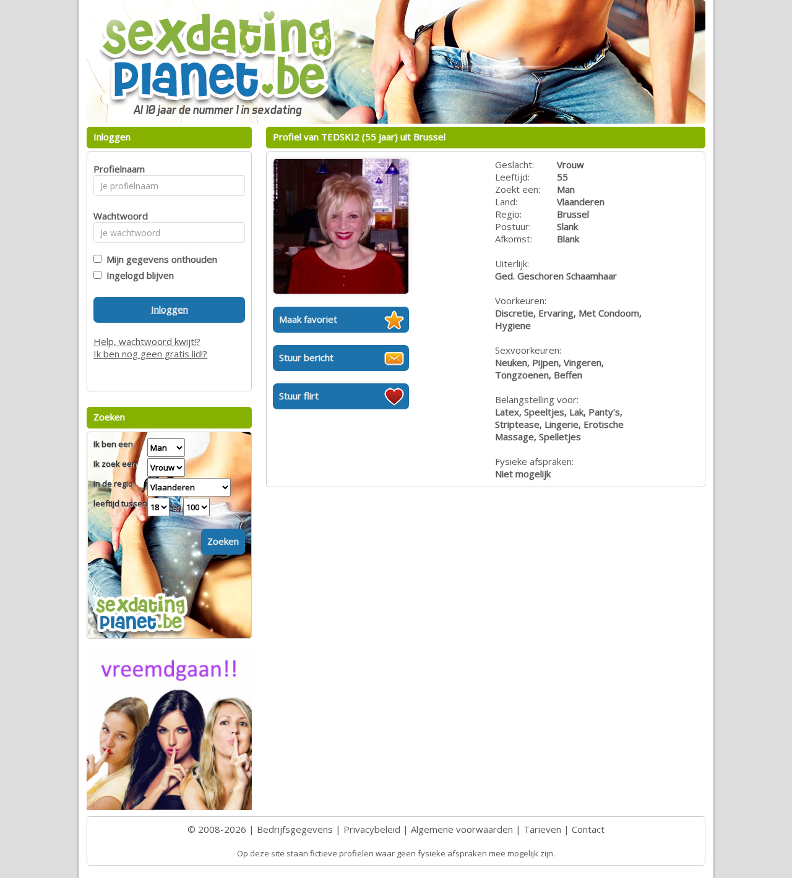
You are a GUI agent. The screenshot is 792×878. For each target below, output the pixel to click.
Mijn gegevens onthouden (159, 259)
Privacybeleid (371, 829)
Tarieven (542, 829)
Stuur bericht (306, 357)
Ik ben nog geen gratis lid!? (150, 353)
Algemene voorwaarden (462, 829)
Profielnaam (117, 169)
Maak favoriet (308, 319)
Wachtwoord (117, 216)
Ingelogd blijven (137, 275)
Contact (588, 829)
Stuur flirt (299, 396)
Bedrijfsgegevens (295, 829)
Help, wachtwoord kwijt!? (146, 341)
